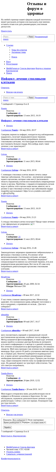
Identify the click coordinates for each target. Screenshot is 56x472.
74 (19, 281)
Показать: (7, 420)
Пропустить (6, 31)
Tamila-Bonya (7, 373)
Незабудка (5, 277)
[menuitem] (19, 50)
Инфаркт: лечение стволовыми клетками (24, 120)
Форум (13, 7)
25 (19, 159)
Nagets (4, 108)
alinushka (5, 314)
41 (19, 113)
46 (19, 378)
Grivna (4, 154)
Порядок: (26, 422)
